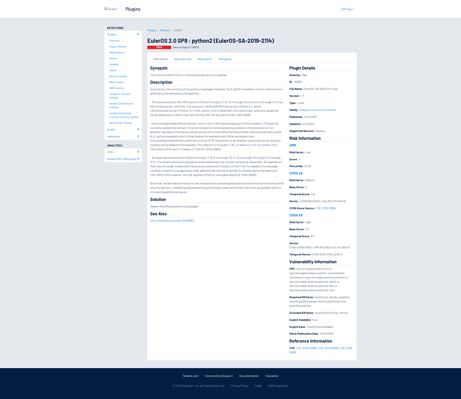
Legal (258, 385)
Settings (346, 9)
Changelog (224, 59)
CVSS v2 (296, 173)
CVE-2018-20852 (306, 348)
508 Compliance (278, 385)
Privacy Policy (239, 385)
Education (272, 375)
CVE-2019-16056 (326, 208)
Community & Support (219, 375)
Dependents (204, 59)
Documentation (249, 375)
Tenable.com (190, 375)
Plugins (133, 9)
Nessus (165, 30)
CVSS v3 (296, 215)
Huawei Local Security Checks (317, 109)
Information (160, 59)
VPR (292, 145)
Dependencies (182, 59)
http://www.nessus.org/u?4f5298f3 (172, 220)
